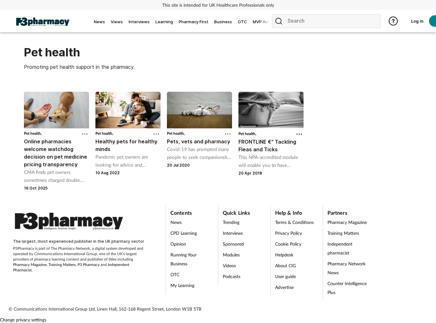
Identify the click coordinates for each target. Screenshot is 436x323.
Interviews (233, 233)
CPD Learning (183, 233)
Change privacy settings (23, 319)
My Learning (182, 285)
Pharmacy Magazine (30, 264)
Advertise (284, 287)
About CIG (285, 265)
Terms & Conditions (294, 222)
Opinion (178, 244)
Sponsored (233, 244)
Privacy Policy (288, 233)
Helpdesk (284, 254)
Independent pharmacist (339, 248)
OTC (174, 274)
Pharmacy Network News (346, 268)
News (176, 222)
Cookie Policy (288, 244)
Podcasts (231, 276)
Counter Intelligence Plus (347, 288)
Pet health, (33, 133)
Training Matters (62, 264)
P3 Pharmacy (89, 264)
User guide (285, 276)
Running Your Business (183, 259)
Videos (229, 265)
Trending (231, 222)
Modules (231, 254)
